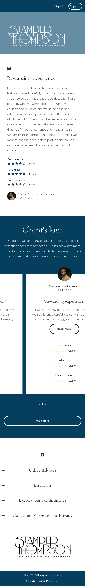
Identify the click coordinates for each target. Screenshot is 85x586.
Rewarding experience (31, 78)
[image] (11, 196)
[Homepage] (36, 36)
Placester (52, 581)
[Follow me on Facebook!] (42, 455)
